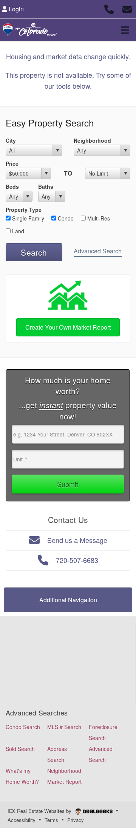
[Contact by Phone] (109, 8)
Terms (51, 819)
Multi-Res (98, 218)
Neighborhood (92, 140)
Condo (65, 218)
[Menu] (125, 30)
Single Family (27, 218)
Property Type (24, 209)
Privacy (75, 819)
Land (17, 231)
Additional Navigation (68, 599)
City (11, 140)
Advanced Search (98, 251)
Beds (12, 186)
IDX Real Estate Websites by (40, 810)
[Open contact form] (127, 8)
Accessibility (22, 819)
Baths (45, 186)
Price (12, 163)
